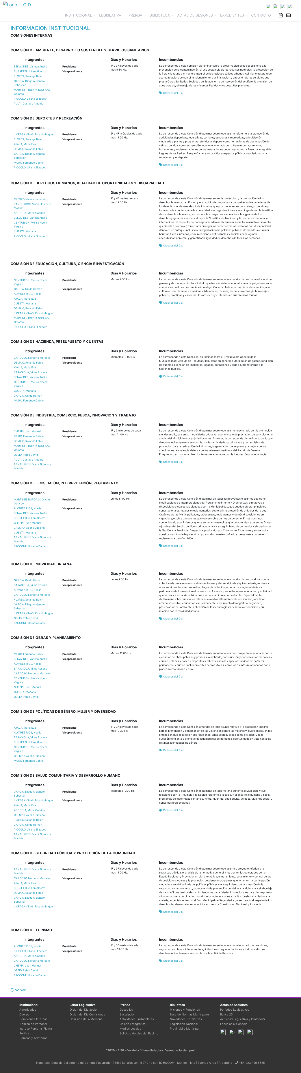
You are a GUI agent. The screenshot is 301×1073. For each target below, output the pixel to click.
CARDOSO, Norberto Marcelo (32, 357)
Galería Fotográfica (132, 1024)
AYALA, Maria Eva (25, 144)
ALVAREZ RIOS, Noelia (27, 293)
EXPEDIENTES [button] (232, 15)
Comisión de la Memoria (86, 1019)
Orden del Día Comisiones (87, 1014)
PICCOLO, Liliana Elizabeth (30, 98)
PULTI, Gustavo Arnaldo (28, 103)
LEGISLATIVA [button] (110, 15)
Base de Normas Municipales (190, 1014)
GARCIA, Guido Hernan (28, 289)
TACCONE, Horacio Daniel (30, 546)
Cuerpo (24, 1014)
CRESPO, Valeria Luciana (29, 199)
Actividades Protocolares (137, 1019)
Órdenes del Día (172, 93)
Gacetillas (126, 1009)
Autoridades (27, 1009)
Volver (20, 990)
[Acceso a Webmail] (288, 15)
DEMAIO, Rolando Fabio (28, 149)
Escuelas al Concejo (233, 1024)
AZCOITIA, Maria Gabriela (30, 213)
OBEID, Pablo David (26, 454)
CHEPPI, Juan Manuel (27, 431)
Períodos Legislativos (234, 1009)
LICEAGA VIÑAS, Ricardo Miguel (34, 134)
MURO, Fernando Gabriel (29, 162)
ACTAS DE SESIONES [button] (195, 15)
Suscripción (128, 1014)
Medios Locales (130, 1028)
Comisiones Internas (33, 1019)
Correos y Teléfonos (33, 1038)
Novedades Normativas (186, 1019)
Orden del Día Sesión (84, 1009)
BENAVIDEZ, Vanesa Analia (30, 66)
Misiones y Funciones (185, 1009)
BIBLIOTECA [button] (160, 15)
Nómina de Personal (33, 1024)
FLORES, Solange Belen (28, 76)
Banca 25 (226, 1014)
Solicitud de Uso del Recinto (139, 1033)
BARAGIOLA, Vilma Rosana (30, 372)
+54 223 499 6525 (251, 1062)
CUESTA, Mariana (25, 231)
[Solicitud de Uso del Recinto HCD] (281, 15)
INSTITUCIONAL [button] (81, 15)
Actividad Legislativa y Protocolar (242, 1019)
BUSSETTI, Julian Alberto (29, 71)
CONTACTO (261, 15)
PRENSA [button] (135, 15)
